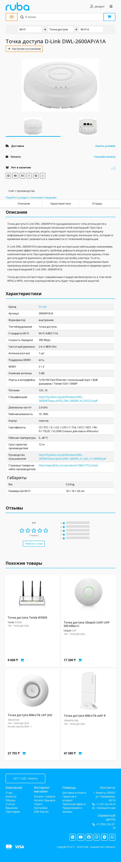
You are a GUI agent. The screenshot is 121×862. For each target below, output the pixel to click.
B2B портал (41, 811)
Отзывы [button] (14, 508)
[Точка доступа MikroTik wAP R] (88, 690)
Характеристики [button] (24, 293)
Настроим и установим (26, 48)
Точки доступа (58, 29)
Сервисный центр (106, 817)
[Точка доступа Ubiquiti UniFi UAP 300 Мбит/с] (88, 597)
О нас (9, 792)
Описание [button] (16, 212)
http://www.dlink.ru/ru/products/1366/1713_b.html (68, 465)
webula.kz (110, 846)
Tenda (11, 622)
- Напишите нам (105, 808)
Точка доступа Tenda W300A (27, 617)
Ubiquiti (67, 630)
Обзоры (10, 800)
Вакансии (11, 808)
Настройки (41, 808)
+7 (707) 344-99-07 (105, 804)
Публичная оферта (73, 804)
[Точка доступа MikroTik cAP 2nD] (32, 690)
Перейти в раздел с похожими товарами (31, 197)
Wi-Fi (22, 29)
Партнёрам (13, 811)
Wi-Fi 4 (85, 29)
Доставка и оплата (74, 792)
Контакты (107, 787)
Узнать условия (105, 146)
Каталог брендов (44, 800)
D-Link (43, 306)
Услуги (38, 804)
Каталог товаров (44, 796)
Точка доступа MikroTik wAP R (85, 715)
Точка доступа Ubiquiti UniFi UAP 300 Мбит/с (86, 624)
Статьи (10, 804)
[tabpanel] (60, 84)
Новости (11, 796)
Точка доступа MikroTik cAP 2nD (30, 715)
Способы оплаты (104, 156)
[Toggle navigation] (111, 6)
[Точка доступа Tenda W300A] (32, 594)
